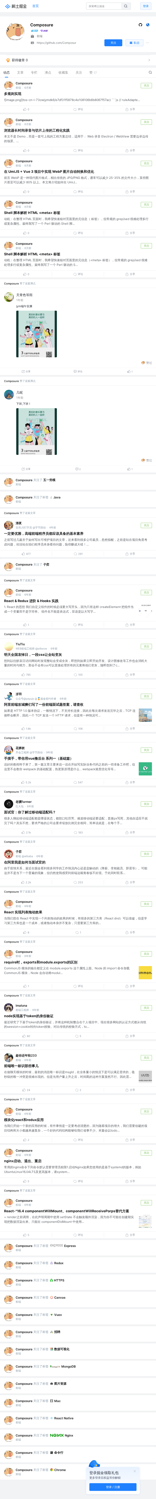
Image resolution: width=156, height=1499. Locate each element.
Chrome (60, 1470)
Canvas (59, 1297)
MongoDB (68, 1366)
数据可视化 (61, 1349)
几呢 (19, 392)
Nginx (69, 1435)
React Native (64, 1418)
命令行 (58, 1452)
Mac (57, 1401)
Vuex (58, 1315)
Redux (58, 1263)
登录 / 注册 (113, 1487)
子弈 (46, 564)
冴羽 (19, 694)
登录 (146, 6)
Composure (24, 83)
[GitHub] (140, 25)
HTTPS (59, 1280)
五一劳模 (49, 480)
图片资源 (60, 1383)
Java (57, 497)
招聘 (57, 1332)
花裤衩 (20, 748)
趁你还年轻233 (26, 1055)
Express (70, 1246)
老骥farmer (24, 802)
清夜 (19, 523)
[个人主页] (148, 25)
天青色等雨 (24, 295)
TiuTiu (20, 644)
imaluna (21, 1005)
